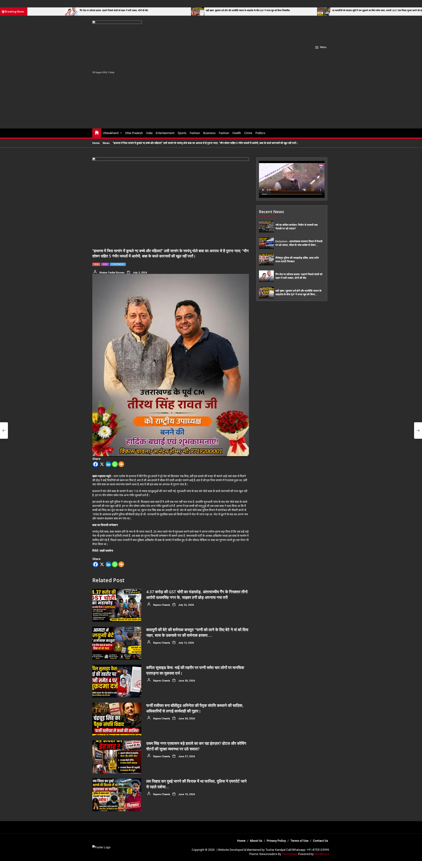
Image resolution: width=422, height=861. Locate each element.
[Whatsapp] (115, 464)
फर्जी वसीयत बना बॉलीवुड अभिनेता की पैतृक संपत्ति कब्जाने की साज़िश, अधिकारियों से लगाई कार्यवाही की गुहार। (194, 708)
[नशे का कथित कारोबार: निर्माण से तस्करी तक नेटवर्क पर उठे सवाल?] (266, 227)
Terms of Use (299, 840)
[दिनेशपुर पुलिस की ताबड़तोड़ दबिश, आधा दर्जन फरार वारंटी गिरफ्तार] (266, 259)
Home (241, 840)
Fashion (195, 133)
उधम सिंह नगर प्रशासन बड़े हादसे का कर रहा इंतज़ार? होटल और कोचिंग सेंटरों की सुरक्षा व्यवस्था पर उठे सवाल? (196, 745)
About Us (256, 840)
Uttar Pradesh (134, 133)
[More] (121, 464)
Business (209, 133)
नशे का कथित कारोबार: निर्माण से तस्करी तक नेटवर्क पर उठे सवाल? (296, 226)
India (149, 133)
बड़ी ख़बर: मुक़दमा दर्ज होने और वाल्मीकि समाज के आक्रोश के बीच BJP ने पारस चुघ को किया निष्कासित (220, 10)
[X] (102, 464)
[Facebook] (95, 464)
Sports (182, 133)
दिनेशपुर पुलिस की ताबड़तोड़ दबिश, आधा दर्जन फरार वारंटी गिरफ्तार (297, 259)
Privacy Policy (276, 840)
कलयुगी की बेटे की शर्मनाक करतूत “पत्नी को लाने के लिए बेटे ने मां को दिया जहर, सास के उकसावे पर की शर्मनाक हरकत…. (197, 632)
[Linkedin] (108, 464)
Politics (260, 133)
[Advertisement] (211, 104)
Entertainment (165, 133)
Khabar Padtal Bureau (111, 272)
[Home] (96, 132)
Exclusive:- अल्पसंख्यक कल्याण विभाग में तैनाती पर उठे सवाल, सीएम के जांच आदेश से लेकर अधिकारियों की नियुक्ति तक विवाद (298, 243)
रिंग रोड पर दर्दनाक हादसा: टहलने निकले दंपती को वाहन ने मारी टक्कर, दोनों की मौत (86, 10)
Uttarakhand (111, 133)
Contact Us (320, 840)
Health (236, 133)
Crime (248, 133)
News (105, 264)
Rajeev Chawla (161, 604)
